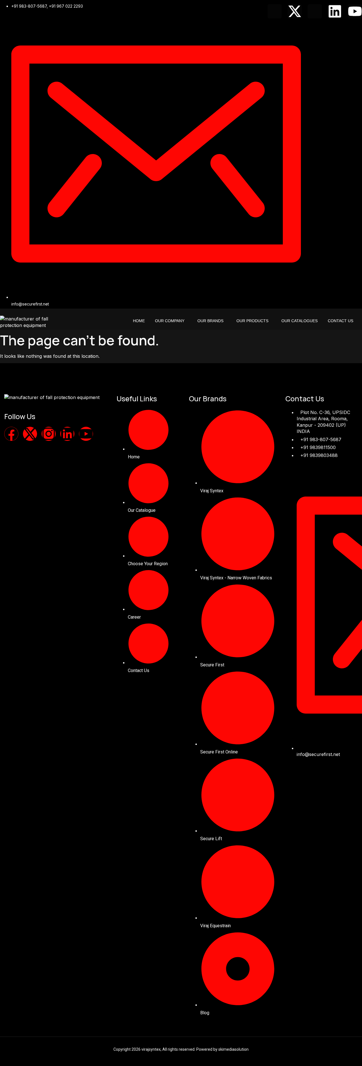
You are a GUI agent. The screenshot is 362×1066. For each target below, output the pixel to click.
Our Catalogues (299, 320)
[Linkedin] (335, 11)
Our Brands (210, 320)
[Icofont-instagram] (315, 11)
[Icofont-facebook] (275, 11)
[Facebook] (11, 434)
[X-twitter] (295, 11)
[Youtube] (355, 11)
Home (139, 320)
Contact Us (340, 320)
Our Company (169, 320)
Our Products (252, 320)
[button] (171, 321)
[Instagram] (49, 434)
